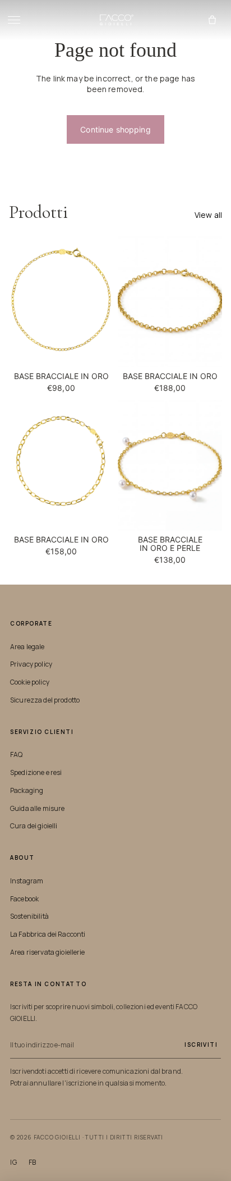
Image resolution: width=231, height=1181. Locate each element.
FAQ (16, 754)
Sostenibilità (29, 916)
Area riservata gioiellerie (47, 952)
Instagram (26, 881)
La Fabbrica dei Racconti (47, 934)
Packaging (26, 790)
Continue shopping (115, 129)
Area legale (27, 646)
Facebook (24, 899)
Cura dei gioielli (33, 826)
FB (33, 1162)
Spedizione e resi (36, 772)
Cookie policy (29, 682)
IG (13, 1162)
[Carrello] (212, 20)
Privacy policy (31, 664)
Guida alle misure (37, 808)
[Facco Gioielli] (116, 20)
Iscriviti (201, 1044)
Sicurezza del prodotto (45, 700)
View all (208, 214)
